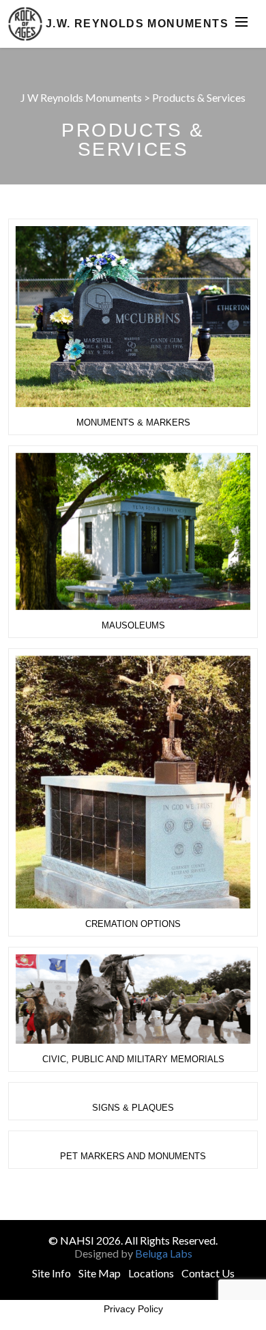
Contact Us (208, 1272)
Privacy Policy (133, 1308)
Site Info (51, 1272)
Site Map (99, 1272)
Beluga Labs (163, 1253)
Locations (151, 1272)
